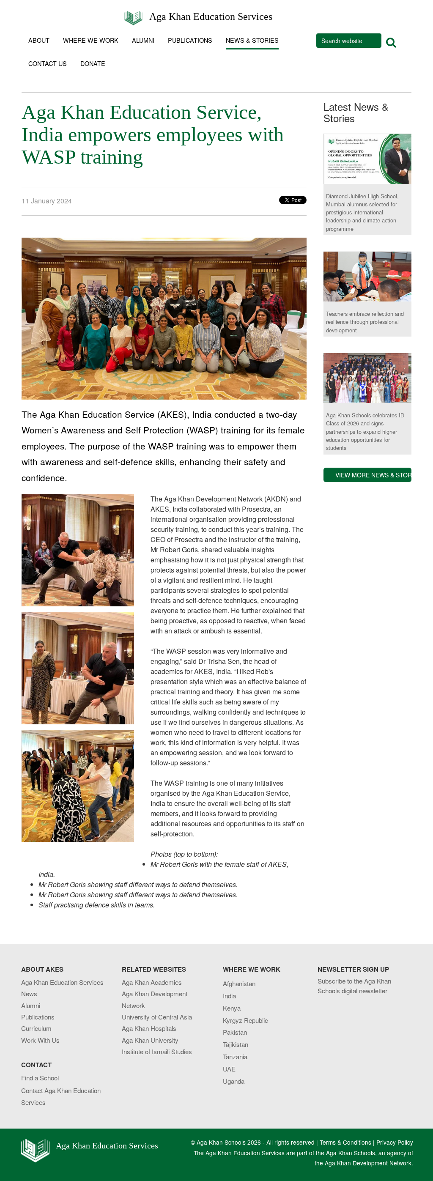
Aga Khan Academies (152, 982)
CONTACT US (47, 63)
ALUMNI (143, 40)
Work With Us (40, 1040)
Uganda (233, 1081)
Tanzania (235, 1056)
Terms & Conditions (345, 1142)
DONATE (92, 63)
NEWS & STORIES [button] (252, 40)
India (229, 995)
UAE (229, 1068)
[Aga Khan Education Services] (133, 13)
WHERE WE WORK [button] (90, 40)
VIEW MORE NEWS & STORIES (373, 475)
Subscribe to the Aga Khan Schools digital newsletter (354, 985)
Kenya (232, 1007)
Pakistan (235, 1032)
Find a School (40, 1077)
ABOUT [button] (38, 40)
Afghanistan (239, 983)
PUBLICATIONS (190, 40)
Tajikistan (235, 1044)
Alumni (30, 1005)
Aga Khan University (150, 1040)
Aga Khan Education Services (210, 16)
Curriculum (36, 1028)
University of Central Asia (157, 1016)
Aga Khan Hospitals (149, 1028)
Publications (38, 1016)
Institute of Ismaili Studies (157, 1051)
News (29, 993)
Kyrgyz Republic (245, 1020)
